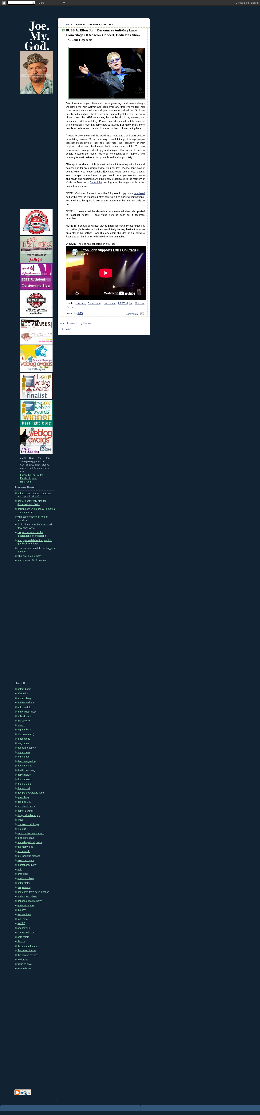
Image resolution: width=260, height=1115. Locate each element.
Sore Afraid (23, 937)
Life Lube (22, 829)
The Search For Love (28, 955)
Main (69, 24)
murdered (139, 193)
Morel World (24, 851)
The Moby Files (25, 847)
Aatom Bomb (24, 689)
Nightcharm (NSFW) (27, 865)
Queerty (22, 910)
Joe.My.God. (36, 35)
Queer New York (26, 905)
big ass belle (24, 729)
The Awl (21, 941)
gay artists (109, 303)
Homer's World (25, 811)
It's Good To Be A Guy (29, 815)
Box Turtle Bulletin (27, 747)
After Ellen (23, 693)
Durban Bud (24, 788)
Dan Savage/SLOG (27, 761)
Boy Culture (24, 752)
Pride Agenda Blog (27, 896)
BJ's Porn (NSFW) (26, 734)
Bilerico (21, 725)
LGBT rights (125, 303)
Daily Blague (24, 775)
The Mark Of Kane (27, 950)
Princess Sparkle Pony (30, 901)
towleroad (23, 959)
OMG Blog (23, 874)
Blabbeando (24, 738)
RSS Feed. (25, 481)
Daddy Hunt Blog (26, 770)
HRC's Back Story (26, 806)
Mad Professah (26, 838)
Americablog (24, 698)
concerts (80, 303)
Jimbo (20, 819)
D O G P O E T (24, 783)
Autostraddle (24, 707)
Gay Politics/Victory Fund (31, 792)
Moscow (139, 303)
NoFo (20, 869)
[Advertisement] (29, 623)
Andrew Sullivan (26, 702)
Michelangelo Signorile (30, 842)
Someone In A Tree (27, 932)
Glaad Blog (23, 797)
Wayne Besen (25, 968)
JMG (80, 313)
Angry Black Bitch (27, 711)
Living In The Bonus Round (31, 833)
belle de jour (24, 716)
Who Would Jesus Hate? (30, 556)
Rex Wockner (24, 914)
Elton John (96, 182)
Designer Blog (25, 765)
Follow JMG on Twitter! (31, 475)
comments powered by (74, 323)
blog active (24, 743)
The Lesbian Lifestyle (28, 946)
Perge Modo (24, 887)
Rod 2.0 (21, 923)
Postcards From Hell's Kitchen (33, 892)
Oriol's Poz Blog (26, 878)
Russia (69, 307)
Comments (132, 314)
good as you (24, 802)
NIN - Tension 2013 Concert (32, 560)
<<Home (66, 329)
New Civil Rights (26, 860)
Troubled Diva (25, 964)
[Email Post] (142, 314)
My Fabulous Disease (29, 856)
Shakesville (24, 928)
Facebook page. (28, 478)
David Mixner (25, 779)
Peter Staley (24, 883)
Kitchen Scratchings (28, 824)
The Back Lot (24, 720)
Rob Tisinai (23, 919)
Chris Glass (24, 756)
